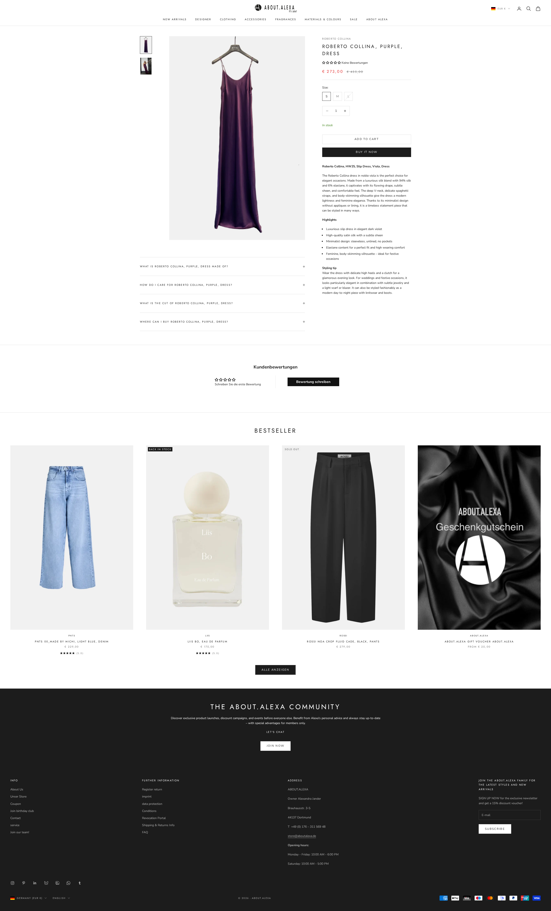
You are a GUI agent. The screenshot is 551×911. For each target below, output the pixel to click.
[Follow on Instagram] (12, 883)
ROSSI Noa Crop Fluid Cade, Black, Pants (343, 642)
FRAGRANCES (285, 19)
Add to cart (366, 139)
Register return (152, 789)
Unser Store (18, 796)
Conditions (149, 811)
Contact (15, 818)
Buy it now (366, 152)
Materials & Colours (323, 19)
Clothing (228, 19)
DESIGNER (203, 19)
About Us (16, 789)
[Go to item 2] (146, 66)
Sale (354, 19)
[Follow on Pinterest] (24, 883)
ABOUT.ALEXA (479, 635)
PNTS (71, 635)
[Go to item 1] (146, 45)
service (14, 825)
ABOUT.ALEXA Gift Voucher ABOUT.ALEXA (479, 642)
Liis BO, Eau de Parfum (208, 642)
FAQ (145, 832)
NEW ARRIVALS (175, 19)
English (59, 898)
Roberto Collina (336, 39)
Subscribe (495, 829)
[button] (332, 63)
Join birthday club (22, 811)
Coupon (15, 804)
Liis (207, 635)
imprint (147, 796)
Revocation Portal (154, 818)
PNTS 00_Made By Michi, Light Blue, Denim (72, 642)
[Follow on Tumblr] (79, 883)
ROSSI (343, 635)
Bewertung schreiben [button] (313, 381)
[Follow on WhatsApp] (68, 883)
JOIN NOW (276, 746)
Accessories (256, 19)
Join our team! (19, 832)
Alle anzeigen (275, 670)
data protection (152, 804)
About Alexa (377, 19)
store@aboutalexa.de (302, 836)
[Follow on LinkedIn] (35, 883)
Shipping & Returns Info (158, 825)
